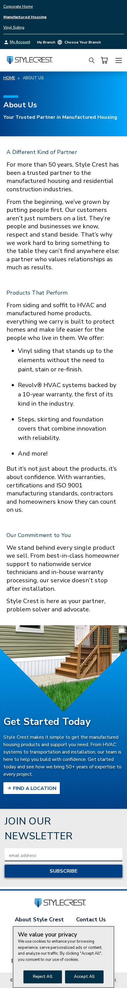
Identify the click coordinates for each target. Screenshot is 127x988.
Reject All (42, 976)
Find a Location (34, 788)
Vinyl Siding (13, 27)
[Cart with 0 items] (104, 60)
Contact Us (91, 919)
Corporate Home (18, 6)
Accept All (84, 976)
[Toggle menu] (118, 59)
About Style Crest (39, 919)
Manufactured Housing (25, 16)
